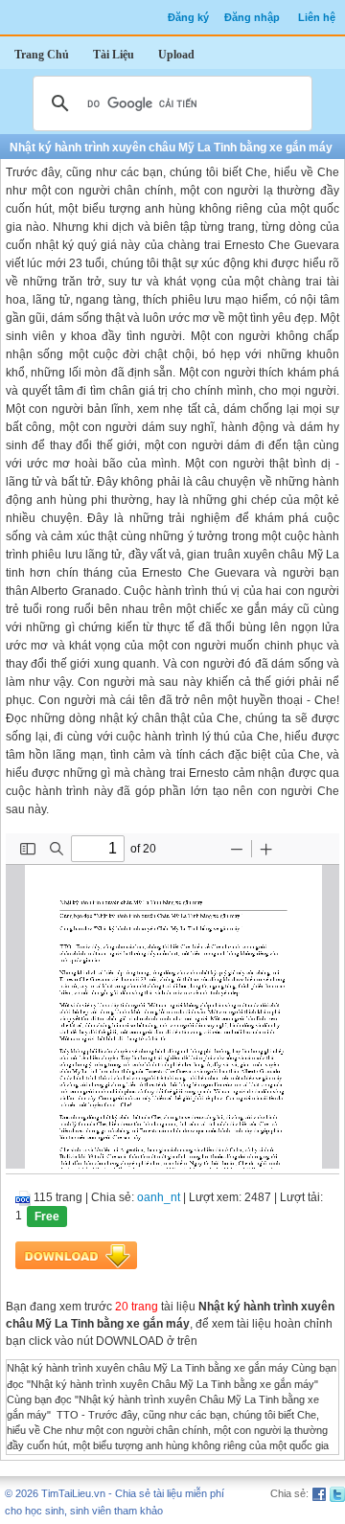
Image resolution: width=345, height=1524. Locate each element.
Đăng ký (188, 17)
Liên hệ (316, 17)
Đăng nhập (252, 17)
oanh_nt (158, 1197)
